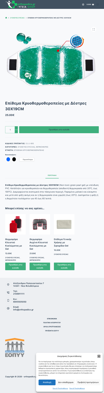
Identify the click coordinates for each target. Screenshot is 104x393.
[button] (99, 356)
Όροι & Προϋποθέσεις (60, 388)
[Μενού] (98, 4)
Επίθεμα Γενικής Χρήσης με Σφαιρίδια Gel (62, 242)
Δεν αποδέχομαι (65, 382)
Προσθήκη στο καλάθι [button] (15, 266)
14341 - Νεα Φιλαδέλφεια (26, 286)
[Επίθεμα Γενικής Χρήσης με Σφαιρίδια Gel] (64, 224)
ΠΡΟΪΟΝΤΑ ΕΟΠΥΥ (52, 331)
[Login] (83, 4)
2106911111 (18, 294)
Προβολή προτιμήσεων (88, 382)
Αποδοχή (47, 382)
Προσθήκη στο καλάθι (59, 129)
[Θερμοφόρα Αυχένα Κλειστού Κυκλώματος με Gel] (40, 224)
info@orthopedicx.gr (23, 309)
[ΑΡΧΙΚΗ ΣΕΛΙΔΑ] (6, 18)
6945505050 (19, 301)
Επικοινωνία (52, 319)
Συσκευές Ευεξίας (26, 147)
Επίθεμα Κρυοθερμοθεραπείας (29, 150)
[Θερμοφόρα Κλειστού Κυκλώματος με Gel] (15, 224)
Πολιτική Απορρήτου (52, 323)
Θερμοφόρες (42, 147)
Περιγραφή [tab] (52, 175)
